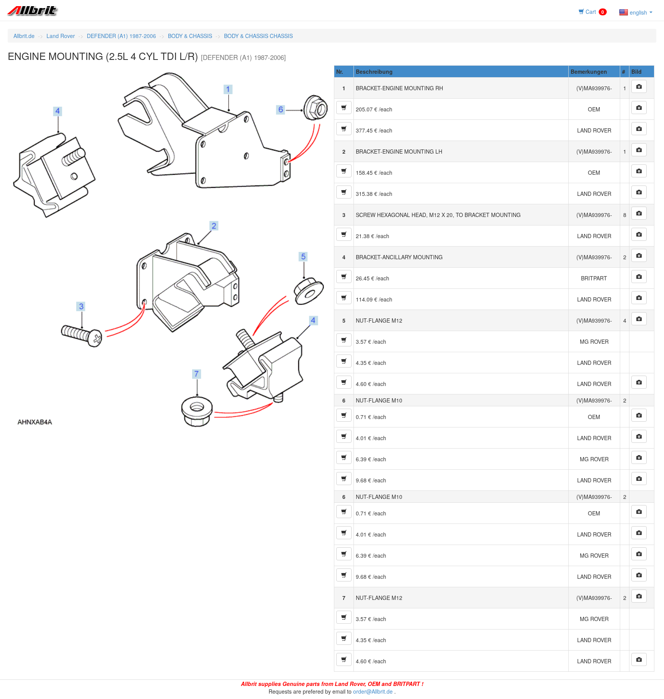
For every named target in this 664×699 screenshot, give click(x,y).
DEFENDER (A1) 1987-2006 (121, 36)
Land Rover (60, 36)
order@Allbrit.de (373, 691)
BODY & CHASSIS (190, 36)
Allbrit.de (24, 36)
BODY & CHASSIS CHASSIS (258, 36)
